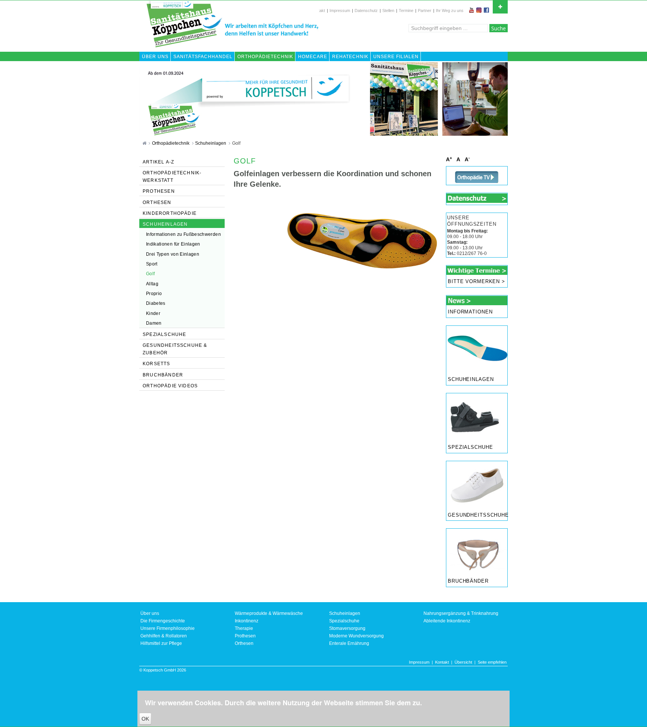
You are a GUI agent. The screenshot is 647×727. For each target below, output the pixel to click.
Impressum (339, 10)
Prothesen (245, 636)
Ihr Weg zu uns (450, 10)
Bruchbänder (468, 581)
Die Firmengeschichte (162, 621)
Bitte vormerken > (476, 281)
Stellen (388, 10)
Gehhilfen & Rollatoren (163, 636)
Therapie (244, 628)
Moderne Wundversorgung (356, 636)
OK (145, 719)
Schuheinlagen (211, 143)
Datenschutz (366, 10)
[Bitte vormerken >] (476, 270)
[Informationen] (476, 300)
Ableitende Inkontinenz (446, 621)
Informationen (470, 312)
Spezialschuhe (470, 447)
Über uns (149, 613)
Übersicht (463, 662)
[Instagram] (479, 10)
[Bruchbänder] (476, 552)
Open (500, 6)
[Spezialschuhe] (476, 417)
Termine (406, 10)
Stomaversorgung (347, 628)
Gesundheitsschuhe (477, 515)
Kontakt (442, 662)
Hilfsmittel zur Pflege (161, 643)
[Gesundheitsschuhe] (476, 484)
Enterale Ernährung (349, 643)
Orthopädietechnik (171, 143)
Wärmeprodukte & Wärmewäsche (269, 613)
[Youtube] (472, 10)
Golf (236, 143)
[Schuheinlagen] (476, 349)
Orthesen (244, 643)
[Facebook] (487, 10)
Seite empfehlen (492, 662)
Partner (424, 10)
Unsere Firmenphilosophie (167, 628)
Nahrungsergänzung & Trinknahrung (460, 613)
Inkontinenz (246, 621)
